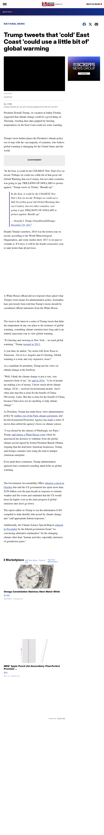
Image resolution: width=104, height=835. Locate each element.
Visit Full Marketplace (53, 561)
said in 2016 (38, 380)
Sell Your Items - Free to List (35, 561)
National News (14, 23)
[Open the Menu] (4, 4)
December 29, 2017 (21, 225)
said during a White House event (28, 434)
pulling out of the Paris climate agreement (35, 415)
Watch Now (93, 4)
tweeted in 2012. (31, 344)
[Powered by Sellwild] (61, 718)
